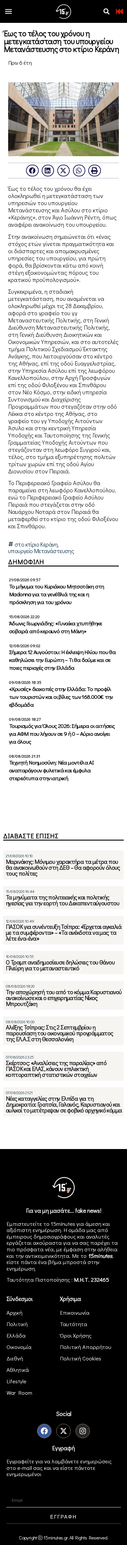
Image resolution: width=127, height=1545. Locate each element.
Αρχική (14, 1312)
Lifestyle (16, 1381)
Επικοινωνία (75, 1312)
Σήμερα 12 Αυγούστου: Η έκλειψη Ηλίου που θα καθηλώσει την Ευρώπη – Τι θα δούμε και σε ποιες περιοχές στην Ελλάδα (62, 659)
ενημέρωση (21, 1268)
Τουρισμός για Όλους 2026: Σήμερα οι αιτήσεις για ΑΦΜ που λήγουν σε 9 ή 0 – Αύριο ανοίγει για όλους (62, 733)
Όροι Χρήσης (76, 1335)
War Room (19, 1392)
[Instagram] (83, 1431)
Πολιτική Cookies (80, 1358)
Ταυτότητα (73, 1324)
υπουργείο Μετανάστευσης (41, 551)
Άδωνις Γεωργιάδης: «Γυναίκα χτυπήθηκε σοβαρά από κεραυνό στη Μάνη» (55, 627)
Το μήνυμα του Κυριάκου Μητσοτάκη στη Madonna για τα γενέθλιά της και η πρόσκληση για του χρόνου (56, 594)
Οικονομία (19, 1347)
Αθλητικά (18, 1369)
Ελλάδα (16, 1335)
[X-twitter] (63, 1431)
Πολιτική (17, 1324)
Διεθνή (15, 1358)
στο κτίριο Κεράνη (36, 544)
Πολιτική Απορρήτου (85, 1347)
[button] (106, 11)
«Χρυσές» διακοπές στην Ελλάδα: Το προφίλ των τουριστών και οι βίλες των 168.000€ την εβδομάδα (61, 696)
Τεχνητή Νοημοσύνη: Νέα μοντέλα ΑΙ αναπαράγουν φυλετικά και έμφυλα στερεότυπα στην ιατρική (51, 770)
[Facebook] (44, 1431)
